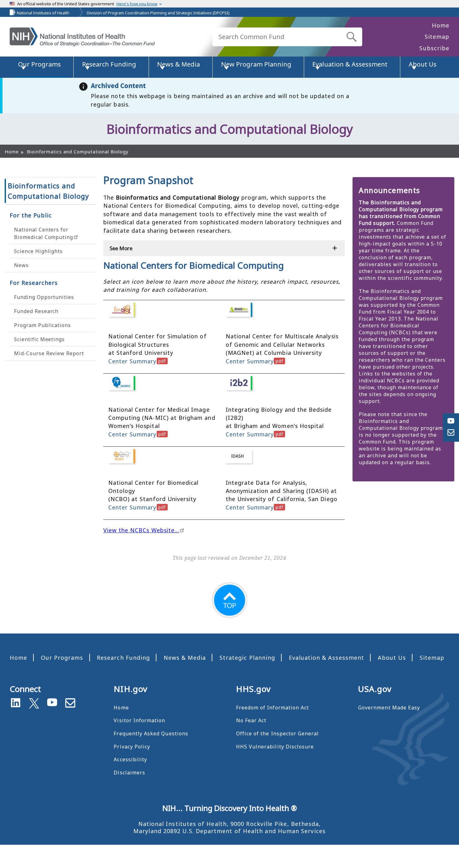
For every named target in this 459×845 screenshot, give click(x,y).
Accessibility (130, 759)
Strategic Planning (247, 657)
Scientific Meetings (39, 339)
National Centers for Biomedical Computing (43, 233)
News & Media (185, 657)
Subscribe (434, 48)
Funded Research (36, 311)
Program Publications (42, 325)
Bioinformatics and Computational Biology (48, 191)
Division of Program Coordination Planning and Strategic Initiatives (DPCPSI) (158, 13)
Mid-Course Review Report (49, 353)
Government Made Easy (389, 707)
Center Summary (132, 361)
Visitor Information (139, 720)
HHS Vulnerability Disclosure (275, 746)
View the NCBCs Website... (141, 530)
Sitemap (437, 36)
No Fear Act (251, 720)
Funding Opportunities (44, 297)
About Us (392, 657)
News (21, 265)
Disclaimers (129, 772)
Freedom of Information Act (272, 707)
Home (440, 25)
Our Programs (62, 657)
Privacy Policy (132, 746)
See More (121, 248)
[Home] (82, 36)
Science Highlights (38, 251)
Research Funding (123, 657)
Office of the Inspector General (277, 733)
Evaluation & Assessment (326, 657)
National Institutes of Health (43, 13)
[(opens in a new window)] (34, 702)
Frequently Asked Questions (151, 733)
